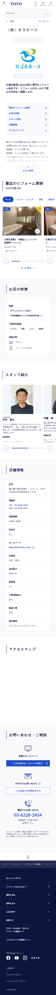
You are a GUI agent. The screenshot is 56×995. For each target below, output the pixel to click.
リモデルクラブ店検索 (32, 864)
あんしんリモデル (13, 878)
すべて (8, 199)
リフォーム (16, 864)
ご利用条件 (10, 968)
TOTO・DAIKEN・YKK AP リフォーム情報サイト (17, 930)
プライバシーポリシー (14, 974)
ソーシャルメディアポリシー (16, 981)
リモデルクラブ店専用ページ (18, 940)
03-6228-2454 (28, 815)
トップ (5, 864)
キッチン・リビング (25, 199)
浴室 (41, 199)
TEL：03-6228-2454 (18, 505)
